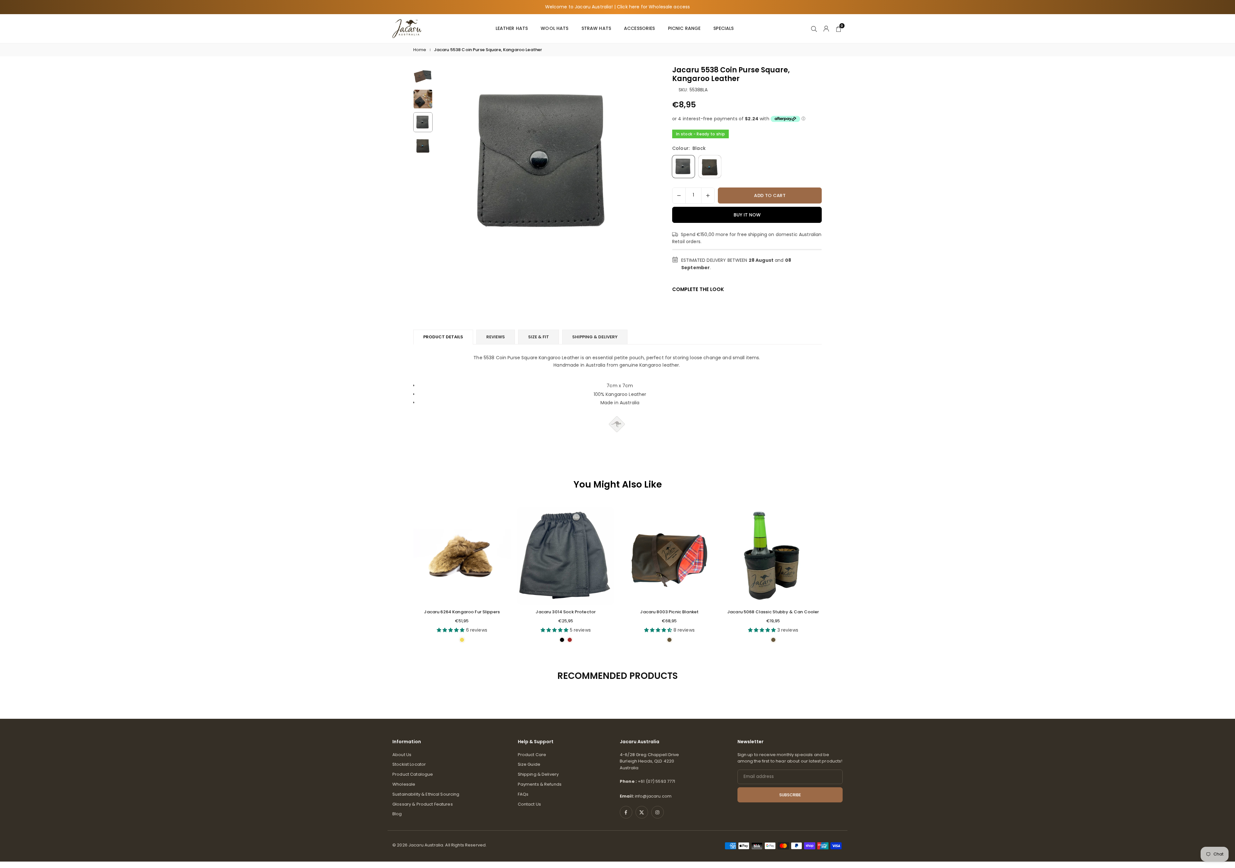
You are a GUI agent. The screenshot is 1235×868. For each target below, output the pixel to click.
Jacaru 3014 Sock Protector (565, 612)
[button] (638, 175)
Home (419, 50)
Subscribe (790, 795)
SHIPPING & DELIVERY (595, 337)
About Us (401, 755)
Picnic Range (684, 28)
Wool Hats (554, 28)
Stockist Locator (409, 764)
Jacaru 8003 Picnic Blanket (669, 612)
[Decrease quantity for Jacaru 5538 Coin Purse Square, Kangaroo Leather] (678, 195)
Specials (723, 28)
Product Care (532, 755)
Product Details (443, 337)
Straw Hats (596, 28)
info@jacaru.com (653, 796)
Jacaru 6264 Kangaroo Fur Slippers (462, 612)
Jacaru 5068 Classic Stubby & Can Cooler (773, 612)
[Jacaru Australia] (406, 28)
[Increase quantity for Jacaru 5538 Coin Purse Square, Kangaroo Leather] (707, 195)
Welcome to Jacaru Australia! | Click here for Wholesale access (617, 7)
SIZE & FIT (538, 337)
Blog (397, 814)
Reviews (495, 337)
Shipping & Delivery (538, 774)
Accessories (639, 28)
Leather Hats (512, 28)
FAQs (523, 794)
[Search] (814, 28)
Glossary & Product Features (422, 804)
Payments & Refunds (540, 784)
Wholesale (403, 784)
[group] (545, 162)
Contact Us (529, 804)
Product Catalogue (412, 774)
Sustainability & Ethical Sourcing (426, 794)
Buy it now (747, 215)
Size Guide (529, 764)
